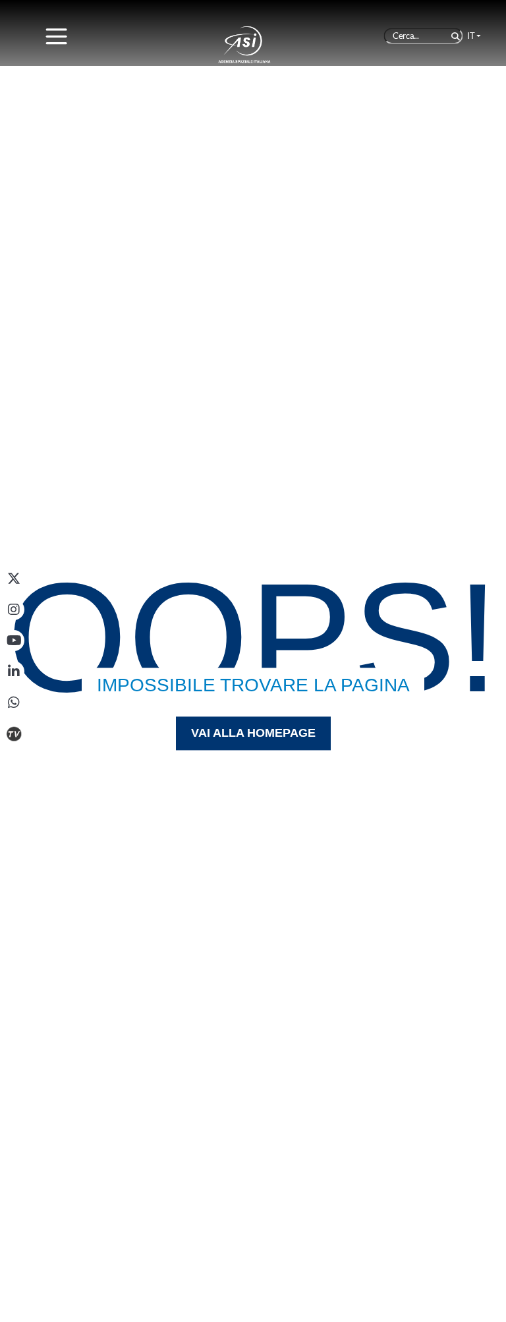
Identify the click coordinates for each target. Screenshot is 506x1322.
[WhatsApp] (13, 702)
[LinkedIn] (13, 671)
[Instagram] (13, 609)
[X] (13, 578)
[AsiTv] (13, 733)
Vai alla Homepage (253, 732)
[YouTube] (13, 640)
